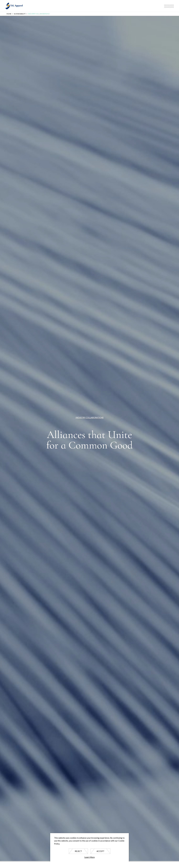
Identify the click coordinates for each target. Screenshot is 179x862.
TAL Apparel (14, 6)
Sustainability (20, 14)
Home (9, 14)
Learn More (89, 857)
